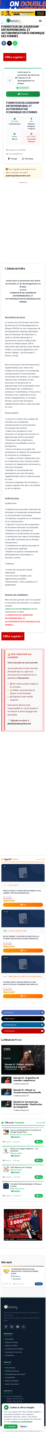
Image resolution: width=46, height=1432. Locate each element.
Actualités (9, 1339)
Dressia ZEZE (12, 1069)
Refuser (24, 1426)
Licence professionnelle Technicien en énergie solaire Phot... (25, 1131)
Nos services (10, 1368)
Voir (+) (38, 1284)
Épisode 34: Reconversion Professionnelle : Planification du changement (27, 1104)
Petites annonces (12, 1371)
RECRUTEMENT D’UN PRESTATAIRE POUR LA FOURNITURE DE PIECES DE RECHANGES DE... (21, 937)
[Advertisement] (23, 222)
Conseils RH (10, 1377)
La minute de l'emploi (14, 1349)
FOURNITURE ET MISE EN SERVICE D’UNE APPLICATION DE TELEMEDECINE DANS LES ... (21, 983)
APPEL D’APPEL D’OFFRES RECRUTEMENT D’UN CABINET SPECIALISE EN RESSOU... (22, 892)
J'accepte (11, 1426)
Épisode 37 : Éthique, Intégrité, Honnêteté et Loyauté (19, 1065)
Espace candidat (12, 1381)
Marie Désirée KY (22, 1084)
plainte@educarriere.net (19, 724)
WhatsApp (29, 159)
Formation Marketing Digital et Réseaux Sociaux (26, 1185)
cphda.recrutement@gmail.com (20, 609)
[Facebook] (6, 1327)
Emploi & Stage (11, 1342)
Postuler (24, 94)
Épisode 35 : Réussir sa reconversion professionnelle (27, 1091)
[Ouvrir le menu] (40, 21)
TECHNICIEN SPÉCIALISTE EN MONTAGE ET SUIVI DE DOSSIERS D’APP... (24, 1271)
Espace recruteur (12, 1384)
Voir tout (39, 859)
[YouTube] (17, 1327)
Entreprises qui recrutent (15, 1374)
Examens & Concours (13, 1352)
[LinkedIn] (11, 1327)
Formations (9, 1355)
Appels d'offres (11, 1346)
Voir (24, 905)
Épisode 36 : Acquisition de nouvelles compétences (26, 1079)
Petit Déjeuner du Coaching (21, 1167)
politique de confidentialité (21, 1422)
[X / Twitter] (23, 1327)
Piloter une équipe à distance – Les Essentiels (24, 1150)
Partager (13, 159)
